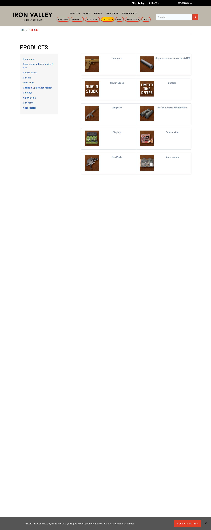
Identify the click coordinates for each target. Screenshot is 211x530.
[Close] (206, 523)
